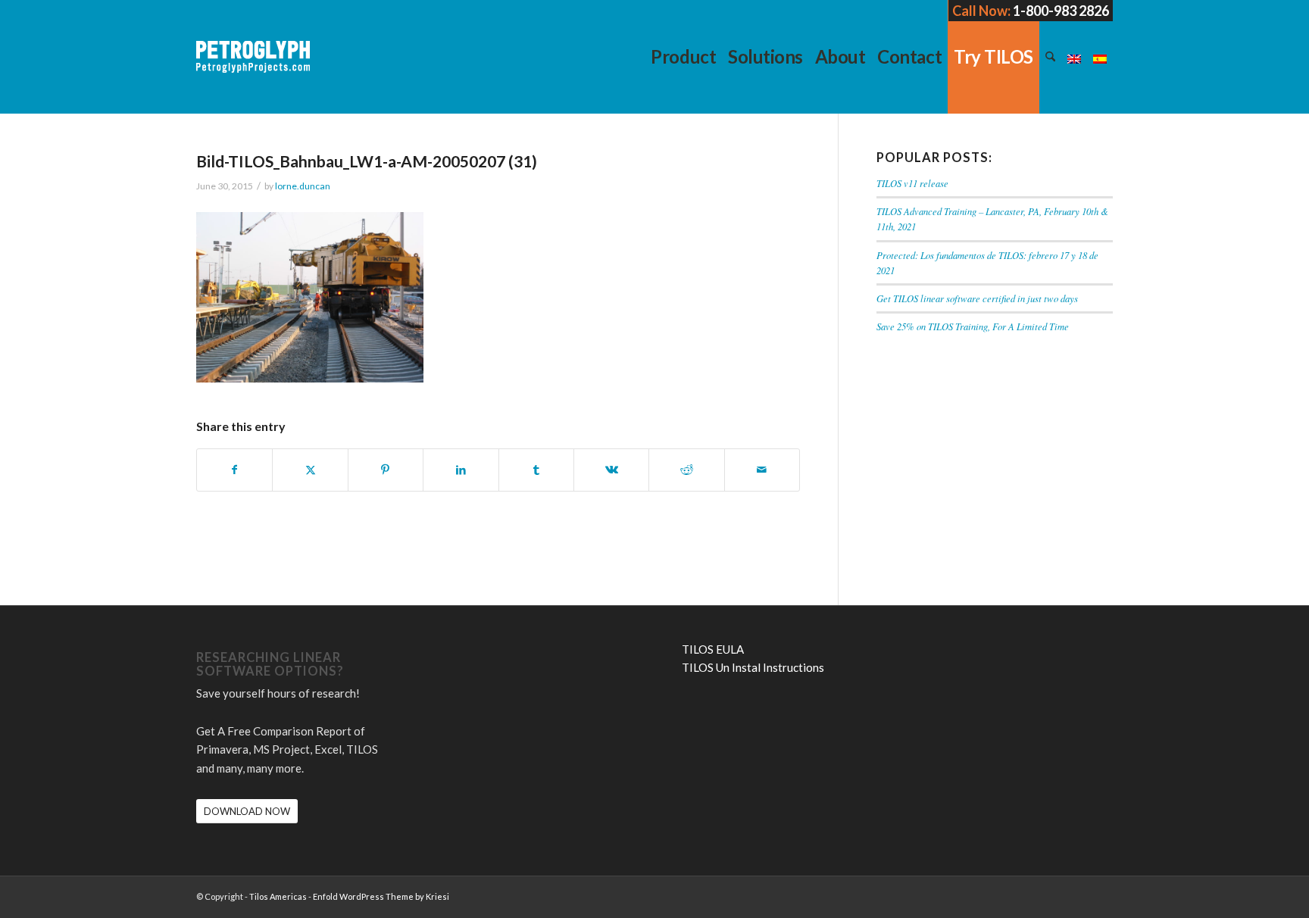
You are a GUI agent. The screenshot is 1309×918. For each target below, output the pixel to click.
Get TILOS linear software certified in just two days (977, 298)
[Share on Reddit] (686, 470)
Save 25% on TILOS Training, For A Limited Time (972, 326)
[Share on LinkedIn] (460, 470)
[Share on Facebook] (234, 470)
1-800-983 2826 (1061, 10)
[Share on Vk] (611, 470)
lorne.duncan (302, 186)
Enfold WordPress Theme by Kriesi (381, 896)
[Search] (1050, 57)
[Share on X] (310, 470)
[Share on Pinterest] (385, 470)
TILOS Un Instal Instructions (753, 667)
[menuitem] (683, 57)
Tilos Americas (278, 896)
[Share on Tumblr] (536, 470)
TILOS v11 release (912, 182)
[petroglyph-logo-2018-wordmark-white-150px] (253, 68)
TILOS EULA (713, 649)
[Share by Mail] (762, 470)
